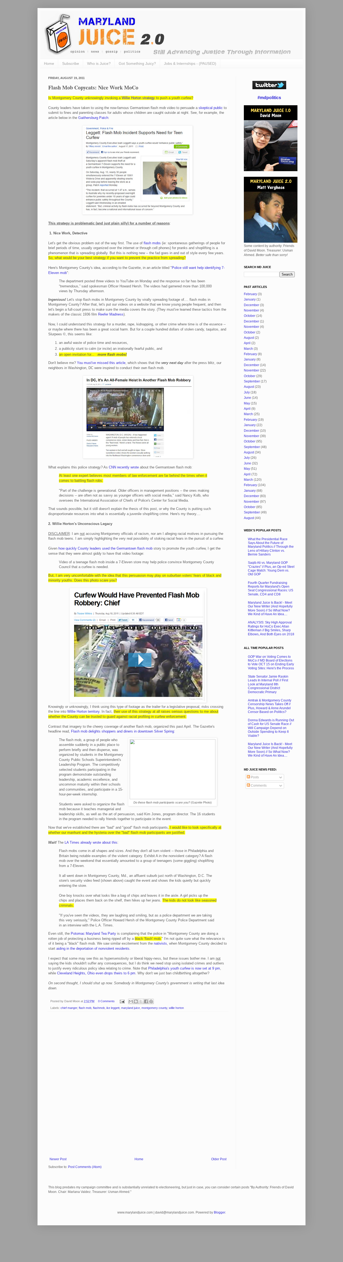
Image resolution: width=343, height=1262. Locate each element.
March (248, 349)
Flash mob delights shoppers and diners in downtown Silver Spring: (123, 731)
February (250, 294)
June (247, 398)
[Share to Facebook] (146, 1001)
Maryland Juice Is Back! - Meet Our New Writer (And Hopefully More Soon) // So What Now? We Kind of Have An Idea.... (270, 608)
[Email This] (130, 1001)
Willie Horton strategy (138, 98)
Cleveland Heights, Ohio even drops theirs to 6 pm (96, 973)
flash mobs (152, 243)
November (251, 310)
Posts (254, 777)
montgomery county (154, 1007)
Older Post (218, 1159)
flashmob (99, 1007)
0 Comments (106, 1001)
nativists (160, 943)
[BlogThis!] (136, 1001)
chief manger (69, 1007)
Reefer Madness (111, 314)
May (247, 403)
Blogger (219, 1212)
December (251, 305)
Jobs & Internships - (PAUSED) (190, 63)
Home (49, 63)
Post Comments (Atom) (85, 1167)
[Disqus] (138, 1085)
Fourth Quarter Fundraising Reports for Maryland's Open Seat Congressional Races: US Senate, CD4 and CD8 (270, 588)
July (247, 392)
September (252, 381)
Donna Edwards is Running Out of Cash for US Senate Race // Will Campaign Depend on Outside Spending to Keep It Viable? (271, 728)
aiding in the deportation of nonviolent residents (92, 948)
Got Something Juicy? (137, 63)
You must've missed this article (101, 363)
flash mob (85, 1007)
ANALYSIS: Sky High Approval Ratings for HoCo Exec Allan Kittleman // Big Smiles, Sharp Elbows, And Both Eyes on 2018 (271, 628)
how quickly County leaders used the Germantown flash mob (105, 548)
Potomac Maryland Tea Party (93, 934)
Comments (258, 785)
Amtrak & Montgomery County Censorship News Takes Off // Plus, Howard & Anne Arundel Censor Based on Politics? (269, 706)
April (247, 343)
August (249, 338)
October (249, 316)
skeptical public (211, 108)
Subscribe (70, 63)
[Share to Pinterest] (151, 1001)
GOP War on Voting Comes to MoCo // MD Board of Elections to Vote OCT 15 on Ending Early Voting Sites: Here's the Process (271, 662)
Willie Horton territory (83, 711)
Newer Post (58, 1159)
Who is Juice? (99, 63)
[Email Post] (121, 1001)
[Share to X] (141, 1001)
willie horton (176, 1007)
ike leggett (113, 1007)
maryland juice (130, 1007)
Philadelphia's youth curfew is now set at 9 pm (184, 968)
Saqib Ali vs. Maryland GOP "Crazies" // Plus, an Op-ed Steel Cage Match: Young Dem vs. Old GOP (271, 568)
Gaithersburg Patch (93, 118)
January (250, 299)
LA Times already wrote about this (91, 842)
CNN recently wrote (124, 467)
